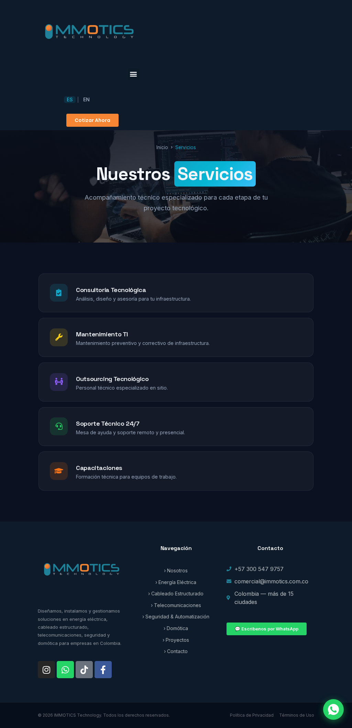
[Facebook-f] (103, 669)
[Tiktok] (84, 669)
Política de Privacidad (252, 715)
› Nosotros (176, 570)
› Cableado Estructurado (176, 593)
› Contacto (176, 651)
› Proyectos (176, 640)
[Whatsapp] (65, 669)
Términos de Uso (296, 715)
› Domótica (176, 628)
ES (70, 99)
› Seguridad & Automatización (175, 616)
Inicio (162, 147)
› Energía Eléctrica (175, 582)
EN (86, 99)
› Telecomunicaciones (176, 605)
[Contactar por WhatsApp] (333, 709)
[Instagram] (46, 669)
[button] (133, 74)
